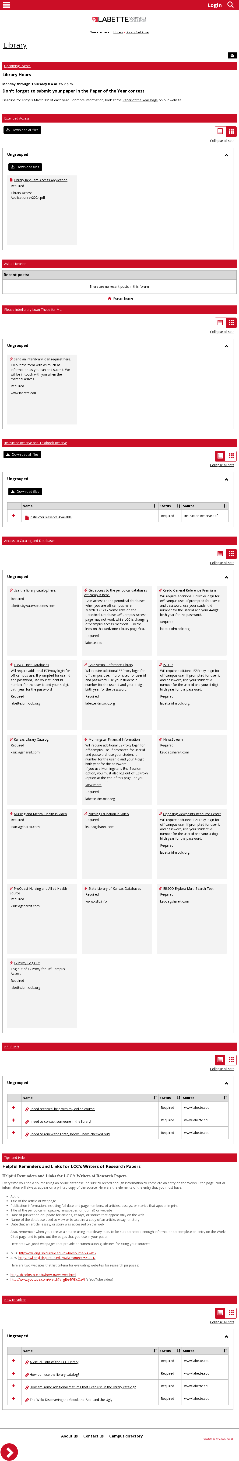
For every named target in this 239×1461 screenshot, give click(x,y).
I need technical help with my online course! (62, 1109)
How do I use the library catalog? (54, 1374)
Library (118, 32)
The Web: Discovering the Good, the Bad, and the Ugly (71, 1399)
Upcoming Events (17, 66)
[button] (22, 130)
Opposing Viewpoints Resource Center (192, 814)
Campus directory (126, 1436)
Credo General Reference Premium (189, 590)
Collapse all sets (222, 140)
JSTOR (168, 665)
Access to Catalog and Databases (29, 540)
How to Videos (15, 1299)
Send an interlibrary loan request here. (42, 359)
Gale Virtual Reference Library (110, 665)
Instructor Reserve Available (51, 517)
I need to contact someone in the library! (60, 1121)
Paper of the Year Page (140, 100)
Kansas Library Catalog (31, 739)
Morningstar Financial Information (114, 739)
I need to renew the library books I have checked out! (70, 1134)
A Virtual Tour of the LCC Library (54, 1362)
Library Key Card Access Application (40, 180)
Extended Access (17, 118)
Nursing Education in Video (108, 814)
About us (69, 1436)
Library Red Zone (137, 32)
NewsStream (173, 739)
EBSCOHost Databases (31, 665)
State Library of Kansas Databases (114, 888)
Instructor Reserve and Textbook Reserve (35, 443)
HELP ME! (11, 1046)
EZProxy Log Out (27, 963)
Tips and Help (14, 1157)
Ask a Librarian (15, 263)
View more (93, 785)
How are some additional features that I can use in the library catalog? (83, 1387)
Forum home (123, 298)
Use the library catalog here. (35, 590)
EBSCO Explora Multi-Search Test (188, 888)
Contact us (93, 1436)
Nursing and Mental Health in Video (40, 814)
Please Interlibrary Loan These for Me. (33, 309)
